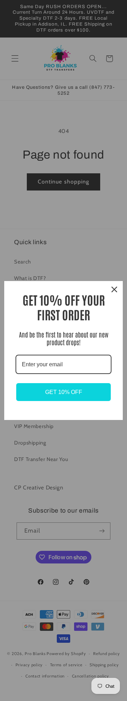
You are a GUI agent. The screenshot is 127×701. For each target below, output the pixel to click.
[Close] (114, 289)
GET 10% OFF (63, 392)
